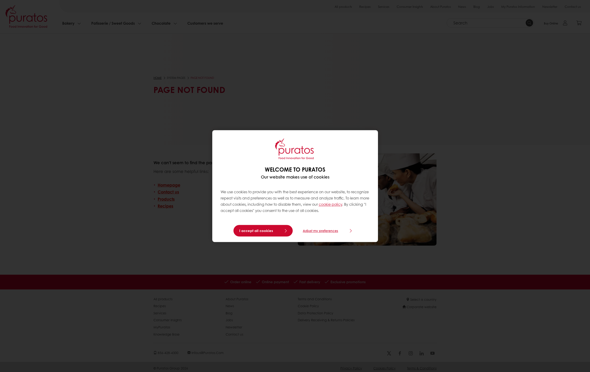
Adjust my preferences (320, 230)
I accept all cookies (256, 230)
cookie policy (330, 204)
